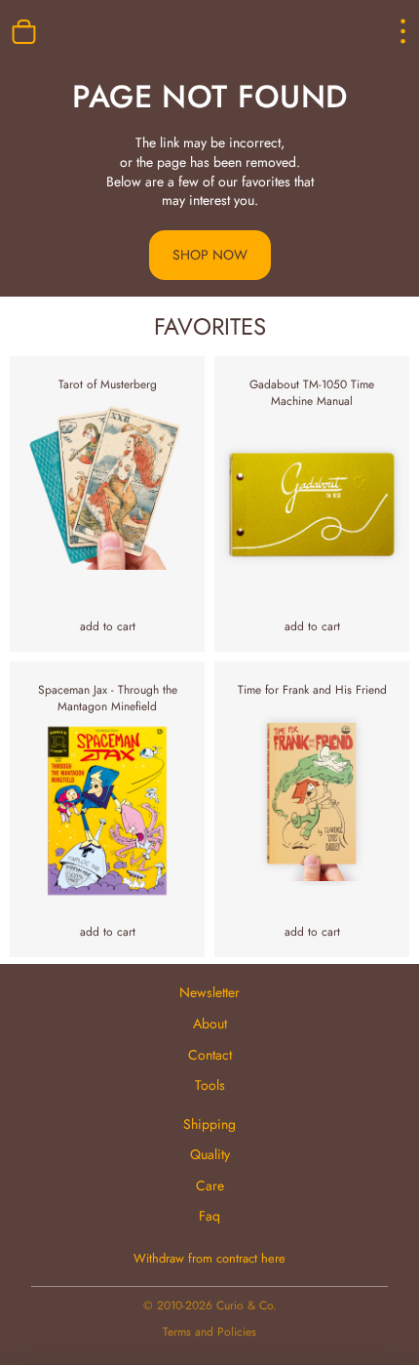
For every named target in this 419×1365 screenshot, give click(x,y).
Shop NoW (210, 254)
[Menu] (385, 31)
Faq (209, 1215)
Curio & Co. (246, 1305)
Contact (210, 1054)
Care (210, 1185)
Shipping (209, 1124)
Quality (210, 1154)
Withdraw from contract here (209, 1258)
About (210, 1023)
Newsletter (209, 992)
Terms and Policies (209, 1332)
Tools (210, 1085)
